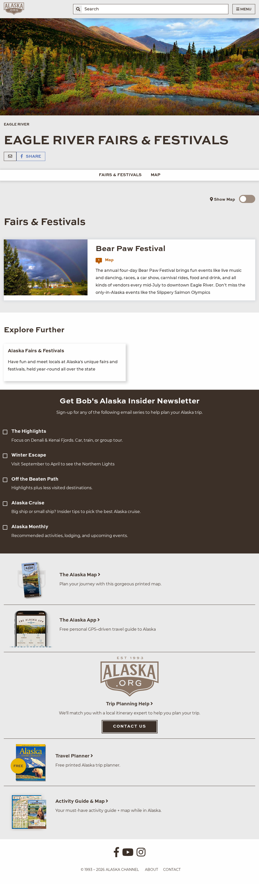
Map (155, 175)
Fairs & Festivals (120, 175)
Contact (172, 869)
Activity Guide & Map (80, 801)
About (151, 869)
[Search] (78, 9)
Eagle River (16, 124)
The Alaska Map (78, 574)
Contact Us (129, 727)
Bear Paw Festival (130, 249)
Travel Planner (73, 756)
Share (33, 157)
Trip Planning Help (128, 704)
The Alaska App (78, 620)
